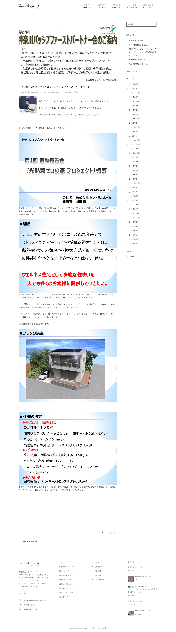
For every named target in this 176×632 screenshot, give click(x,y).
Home (96, 562)
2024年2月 (134, 114)
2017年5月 (134, 196)
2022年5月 (134, 136)
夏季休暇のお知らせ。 (138, 40)
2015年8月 (134, 226)
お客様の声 (104, 7)
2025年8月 (134, 97)
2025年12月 (134, 93)
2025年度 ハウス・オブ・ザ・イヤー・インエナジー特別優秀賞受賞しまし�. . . (142, 589)
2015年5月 (134, 239)
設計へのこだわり (65, 588)
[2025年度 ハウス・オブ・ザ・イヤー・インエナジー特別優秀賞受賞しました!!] (131, 587)
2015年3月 (134, 243)
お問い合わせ (149, 7)
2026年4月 (134, 88)
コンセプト (89, 7)
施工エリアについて (66, 592)
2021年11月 (134, 144)
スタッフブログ (73, 92)
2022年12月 (134, 127)
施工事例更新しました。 (139, 44)
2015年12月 (134, 213)
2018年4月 (134, 174)
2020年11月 (134, 153)
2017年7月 (134, 192)
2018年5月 (134, 170)
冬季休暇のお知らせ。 (138, 59)
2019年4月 (134, 166)
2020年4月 (134, 161)
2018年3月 (134, 179)
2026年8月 (134, 84)
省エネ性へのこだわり (67, 575)
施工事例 (119, 7)
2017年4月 (134, 200)
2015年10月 (134, 217)
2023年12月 (134, 118)
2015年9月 (134, 222)
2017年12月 (134, 183)
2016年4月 (134, 205)
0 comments (55, 92)
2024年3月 (134, 110)
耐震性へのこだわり (66, 584)
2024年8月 (134, 105)
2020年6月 (134, 157)
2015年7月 (134, 230)
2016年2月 (134, 209)
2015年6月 (134, 235)
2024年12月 (134, 101)
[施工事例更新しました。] (131, 579)
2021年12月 (134, 140)
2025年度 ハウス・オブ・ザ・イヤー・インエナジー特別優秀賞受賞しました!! (143, 52)
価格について (64, 597)
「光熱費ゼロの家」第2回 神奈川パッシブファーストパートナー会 (54, 86)
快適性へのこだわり (66, 580)
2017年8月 (134, 187)
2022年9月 (134, 131)
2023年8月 (134, 123)
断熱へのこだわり (65, 571)
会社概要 (134, 7)
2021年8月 (134, 149)
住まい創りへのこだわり (67, 567)
